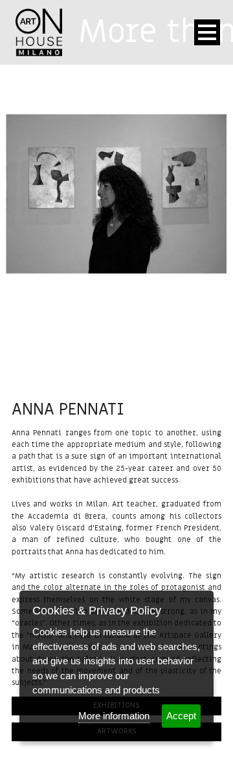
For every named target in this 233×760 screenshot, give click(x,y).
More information (114, 715)
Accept (181, 715)
